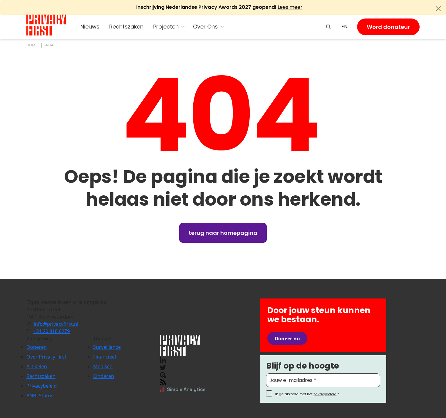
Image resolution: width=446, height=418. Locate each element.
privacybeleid (324, 394)
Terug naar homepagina (223, 233)
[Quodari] (163, 374)
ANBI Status (39, 395)
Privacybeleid (41, 386)
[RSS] (163, 381)
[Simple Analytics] (182, 389)
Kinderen (103, 376)
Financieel (104, 356)
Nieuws (90, 26)
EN (344, 26)
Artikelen (36, 366)
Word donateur (388, 27)
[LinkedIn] (163, 359)
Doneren (36, 347)
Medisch (103, 366)
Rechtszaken (126, 26)
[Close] (438, 8)
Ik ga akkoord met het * (307, 394)
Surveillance (107, 347)
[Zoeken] (329, 26)
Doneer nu (287, 338)
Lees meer (290, 7)
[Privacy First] (46, 25)
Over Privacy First (46, 356)
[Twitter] (163, 367)
